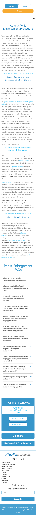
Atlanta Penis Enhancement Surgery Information (18, 148)
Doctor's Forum (7, 182)
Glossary (18, 436)
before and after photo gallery (17, 240)
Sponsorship (6, 470)
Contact (4, 478)
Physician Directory (8, 464)
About (4, 472)
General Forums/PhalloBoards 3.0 (18, 410)
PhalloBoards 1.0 (18, 424)
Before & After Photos (18, 443)
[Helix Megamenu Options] (33, 18)
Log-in (25, 6)
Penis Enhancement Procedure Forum (18, 213)
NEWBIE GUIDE (24, 161)
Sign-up (11, 6)
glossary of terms (17, 166)
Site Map (5, 480)
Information (6, 476)
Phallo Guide (6, 462)
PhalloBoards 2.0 (18, 419)
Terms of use (11, 510)
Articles (4, 474)
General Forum (7, 466)
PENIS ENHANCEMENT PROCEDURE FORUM (18, 73)
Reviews (4, 482)
